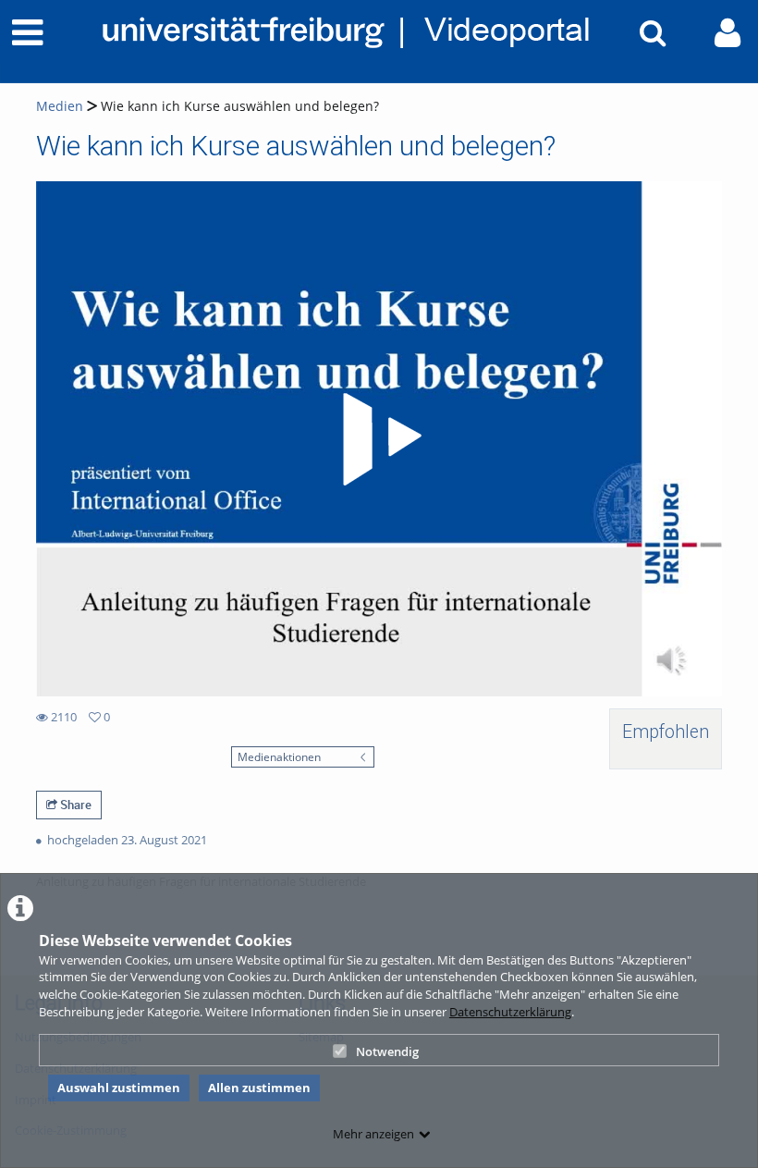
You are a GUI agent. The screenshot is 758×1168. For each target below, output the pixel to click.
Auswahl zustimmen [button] (118, 1087)
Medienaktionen (279, 756)
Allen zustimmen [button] (259, 1087)
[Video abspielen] (379, 439)
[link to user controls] (727, 32)
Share (74, 804)
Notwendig (387, 1051)
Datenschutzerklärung (510, 1011)
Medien (59, 106)
